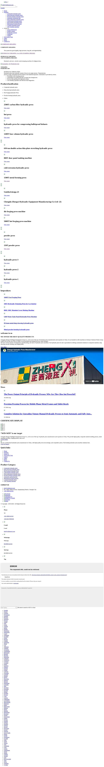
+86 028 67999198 (9, 519)
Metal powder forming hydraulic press (16, 329)
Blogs (5, 40)
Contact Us (7, 41)
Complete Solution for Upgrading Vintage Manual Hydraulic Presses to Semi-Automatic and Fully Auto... (48, 414)
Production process (12, 32)
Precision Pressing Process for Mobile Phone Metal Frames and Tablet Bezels (36, 404)
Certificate (9, 34)
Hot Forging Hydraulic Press (14, 22)
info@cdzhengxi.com (7, 5)
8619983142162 (8, 544)
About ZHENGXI (12, 29)
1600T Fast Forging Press (12, 297)
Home (5, 10)
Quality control (11, 31)
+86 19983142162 (8, 491)
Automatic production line (14, 18)
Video (5, 38)
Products (6, 12)
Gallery (9, 35)
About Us (6, 454)
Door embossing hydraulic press (15, 19)
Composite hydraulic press (14, 13)
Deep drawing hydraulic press (15, 15)
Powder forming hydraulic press (15, 16)
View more (7, 108)
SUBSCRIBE (4, 439)
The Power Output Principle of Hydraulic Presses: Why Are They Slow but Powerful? (40, 394)
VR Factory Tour (8, 37)
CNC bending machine (13, 27)
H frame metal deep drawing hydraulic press (19, 323)
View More (3, 347)
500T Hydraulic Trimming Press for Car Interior (20, 304)
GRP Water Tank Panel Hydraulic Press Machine (20, 317)
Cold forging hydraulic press (14, 21)
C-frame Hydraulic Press (13, 25)
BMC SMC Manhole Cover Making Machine (19, 310)
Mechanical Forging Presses (14, 24)
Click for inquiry (5, 444)
